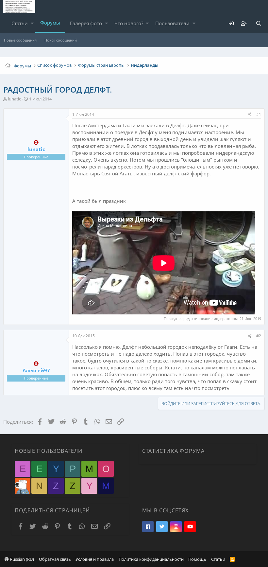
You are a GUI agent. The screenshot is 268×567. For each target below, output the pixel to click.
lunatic (14, 99)
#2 (258, 336)
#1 (258, 114)
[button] (32, 23)
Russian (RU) (21, 559)
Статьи (19, 23)
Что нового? (128, 23)
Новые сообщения (20, 40)
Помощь (197, 559)
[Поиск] (258, 23)
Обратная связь (55, 559)
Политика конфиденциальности (151, 559)
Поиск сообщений (60, 40)
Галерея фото (86, 23)
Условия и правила (94, 559)
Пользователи (172, 23)
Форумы (50, 22)
